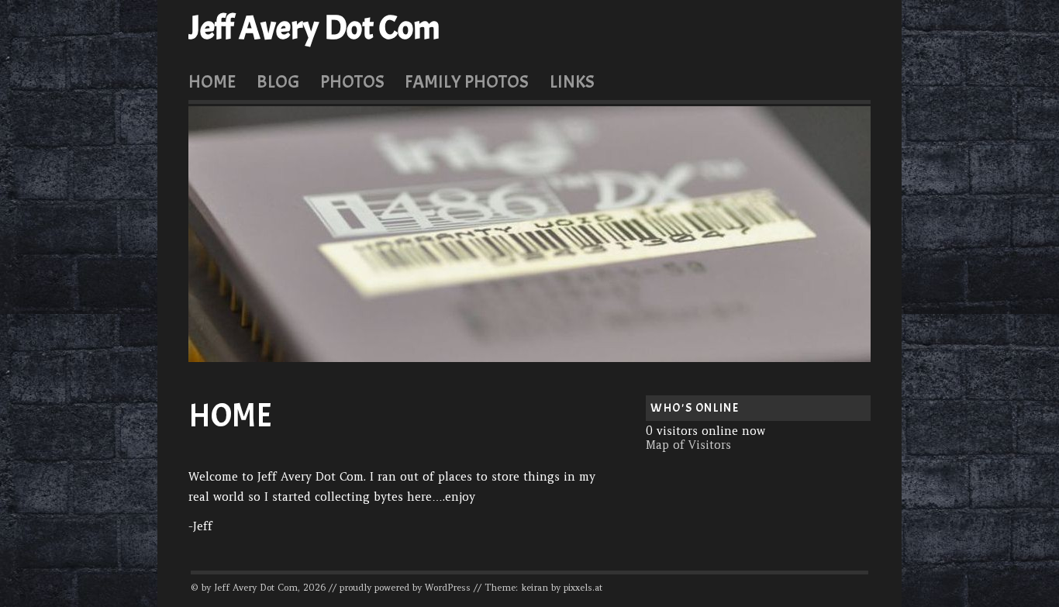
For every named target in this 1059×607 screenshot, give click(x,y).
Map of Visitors (688, 445)
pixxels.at (583, 587)
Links (572, 81)
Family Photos (467, 81)
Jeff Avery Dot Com (314, 28)
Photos (352, 81)
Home (212, 81)
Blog (278, 81)
